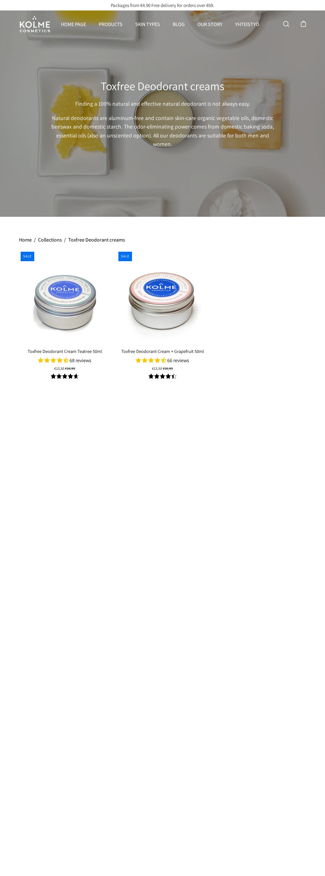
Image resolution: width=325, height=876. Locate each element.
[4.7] (65, 377)
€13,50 (64, 368)
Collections (50, 239)
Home (25, 239)
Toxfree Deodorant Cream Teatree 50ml (65, 351)
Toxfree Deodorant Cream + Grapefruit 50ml (162, 351)
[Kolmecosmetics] (35, 24)
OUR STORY (209, 24)
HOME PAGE (73, 24)
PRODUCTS (111, 24)
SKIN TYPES (147, 24)
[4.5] (162, 377)
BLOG (179, 24)
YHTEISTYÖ (247, 24)
